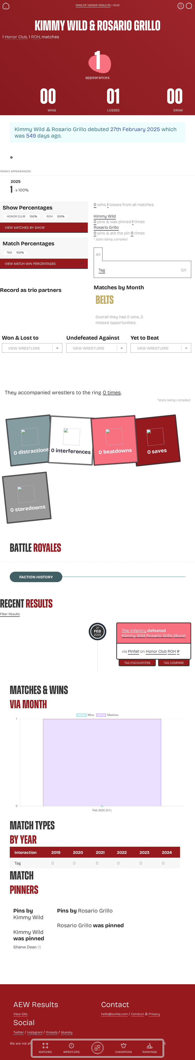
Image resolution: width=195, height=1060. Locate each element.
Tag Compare (174, 662)
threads (52, 1032)
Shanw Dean (25, 947)
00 (48, 96)
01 (113, 96)
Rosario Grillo (106, 227)
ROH (35, 36)
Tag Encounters (137, 662)
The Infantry (134, 630)
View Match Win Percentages (30, 263)
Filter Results (10, 613)
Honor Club (16, 36)
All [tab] (98, 254)
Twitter (18, 1032)
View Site (20, 1013)
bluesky (67, 1032)
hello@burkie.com (114, 1013)
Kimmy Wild (105, 216)
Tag (9, 252)
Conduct (137, 1013)
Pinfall (133, 651)
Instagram (35, 1032)
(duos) (179, 635)
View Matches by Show (25, 227)
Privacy (154, 1013)
